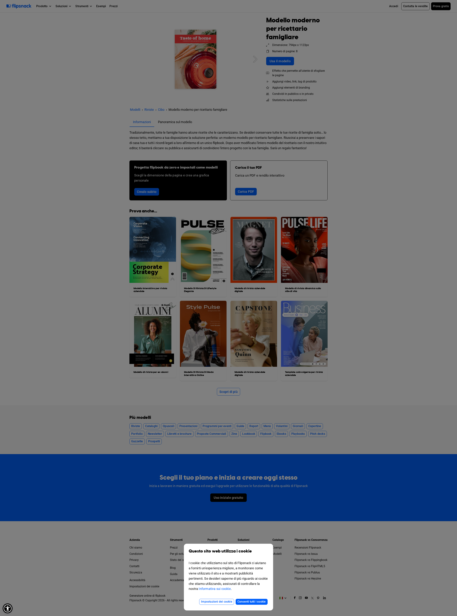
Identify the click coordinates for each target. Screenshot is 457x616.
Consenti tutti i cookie (251, 601)
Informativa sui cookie (215, 589)
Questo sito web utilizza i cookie (220, 551)
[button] (8, 608)
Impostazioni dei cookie (216, 601)
